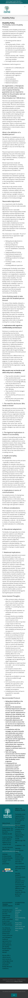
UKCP (16, 908)
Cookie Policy (18, 924)
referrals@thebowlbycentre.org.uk (11, 825)
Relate (16, 916)
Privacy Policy (18, 923)
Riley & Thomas (19, 981)
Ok (14, 995)
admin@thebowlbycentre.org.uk (14, 2)
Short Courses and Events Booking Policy (20, 928)
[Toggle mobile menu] (25, 6)
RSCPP (16, 914)
